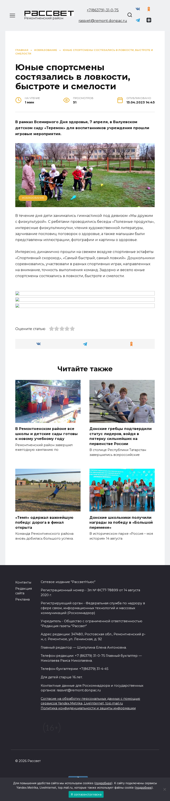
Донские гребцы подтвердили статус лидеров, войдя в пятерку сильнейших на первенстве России (120, 436)
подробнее (103, 783)
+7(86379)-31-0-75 (103, 10)
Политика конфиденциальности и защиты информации (88, 708)
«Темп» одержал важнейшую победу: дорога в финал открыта (44, 522)
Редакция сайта (23, 591)
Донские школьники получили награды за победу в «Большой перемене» (121, 522)
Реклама (22, 599)
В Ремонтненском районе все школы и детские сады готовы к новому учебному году (46, 434)
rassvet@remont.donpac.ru (103, 21)
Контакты (23, 582)
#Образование (33, 197)
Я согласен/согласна (86, 794)
